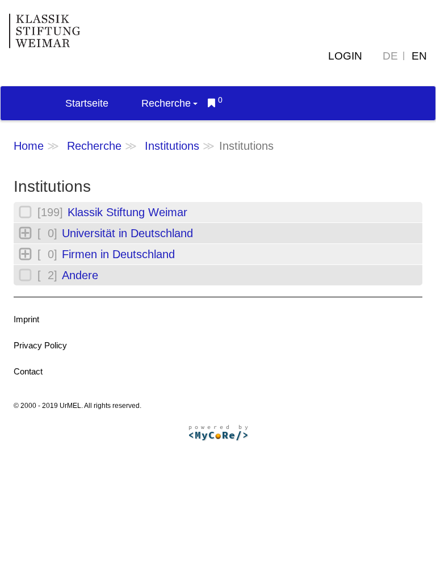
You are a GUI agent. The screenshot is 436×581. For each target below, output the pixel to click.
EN (419, 56)
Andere (80, 275)
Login (345, 56)
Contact (28, 371)
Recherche (166, 103)
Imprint (26, 319)
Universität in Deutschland (127, 233)
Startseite (86, 103)
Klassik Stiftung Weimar (127, 212)
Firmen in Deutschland (118, 254)
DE (390, 56)
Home (29, 146)
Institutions (172, 146)
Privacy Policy (40, 345)
